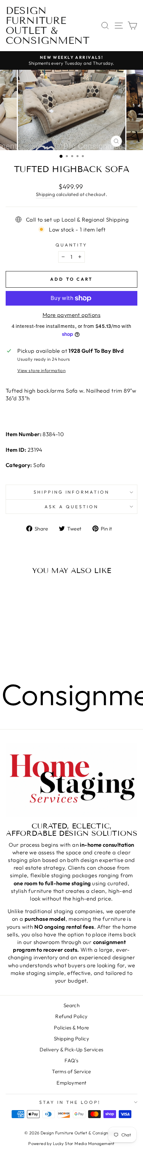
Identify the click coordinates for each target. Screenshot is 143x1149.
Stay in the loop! (69, 1102)
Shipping (45, 194)
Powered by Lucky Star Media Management (71, 1143)
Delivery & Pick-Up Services (71, 1049)
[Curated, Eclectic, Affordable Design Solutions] (71, 780)
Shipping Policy (71, 1038)
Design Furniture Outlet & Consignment (47, 26)
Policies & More (71, 1027)
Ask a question (71, 506)
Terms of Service (71, 1071)
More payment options (71, 314)
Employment (71, 1083)
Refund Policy (71, 1016)
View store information (41, 370)
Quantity (72, 244)
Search (71, 1005)
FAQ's (71, 1060)
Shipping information (72, 492)
